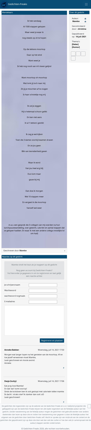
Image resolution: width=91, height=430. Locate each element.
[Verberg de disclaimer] (89, 406)
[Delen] (75, 44)
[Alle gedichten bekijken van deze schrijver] (83, 53)
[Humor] (76, 47)
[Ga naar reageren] (78, 53)
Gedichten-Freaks (16, 4)
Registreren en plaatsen (52, 340)
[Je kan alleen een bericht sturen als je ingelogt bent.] (73, 58)
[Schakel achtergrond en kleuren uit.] (64, 12)
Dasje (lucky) (10, 381)
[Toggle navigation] (86, 4)
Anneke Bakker (11, 350)
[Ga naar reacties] (73, 53)
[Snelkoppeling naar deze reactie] (63, 367)
